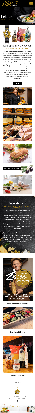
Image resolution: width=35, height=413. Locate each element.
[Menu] (30, 3)
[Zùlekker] (13, 3)
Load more (17, 382)
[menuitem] (30, 3)
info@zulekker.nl (13, 399)
